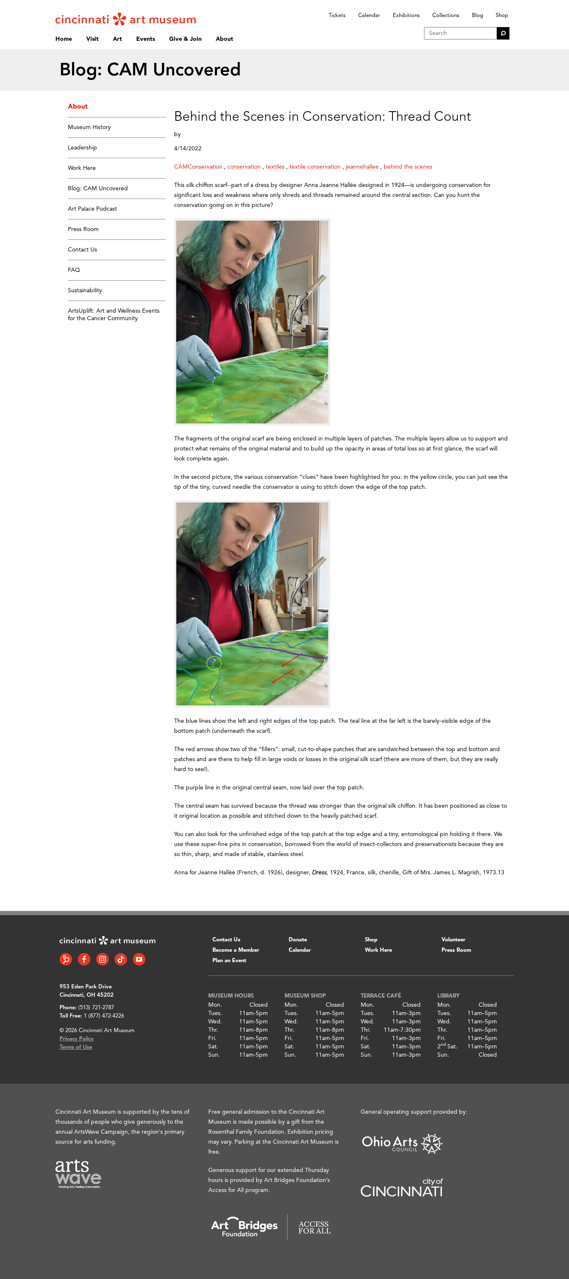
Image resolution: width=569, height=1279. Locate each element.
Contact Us (82, 250)
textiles (275, 167)
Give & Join (185, 39)
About (224, 39)
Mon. (215, 1005)
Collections (445, 15)
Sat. (213, 1047)
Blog (477, 15)
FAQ (74, 270)
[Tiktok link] (121, 959)
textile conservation (315, 167)
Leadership (82, 148)
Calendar (369, 15)
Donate (298, 940)
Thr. (213, 1030)
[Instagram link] (102, 959)
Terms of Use (76, 1047)
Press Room (83, 229)
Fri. (212, 1038)
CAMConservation (198, 167)
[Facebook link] (84, 959)
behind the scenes (408, 167)
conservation (244, 167)
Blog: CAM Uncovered (98, 189)
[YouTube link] (139, 959)
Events (145, 39)
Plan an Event (229, 960)
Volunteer (453, 940)
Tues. (215, 1013)
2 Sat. (447, 1047)
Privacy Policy (77, 1039)
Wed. (215, 1022)
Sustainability (85, 291)
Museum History (89, 127)
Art (117, 39)
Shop (502, 15)
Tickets (337, 15)
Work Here (82, 168)
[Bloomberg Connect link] (66, 959)
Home (63, 39)
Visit (92, 39)
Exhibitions (406, 15)
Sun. (214, 1055)
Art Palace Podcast (92, 209)
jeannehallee (362, 167)
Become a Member (235, 950)
